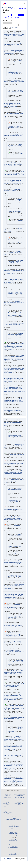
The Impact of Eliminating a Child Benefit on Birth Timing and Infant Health (14, 303)
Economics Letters (8, 475)
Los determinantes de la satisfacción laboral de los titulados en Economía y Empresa (14, 778)
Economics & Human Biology (14, 519)
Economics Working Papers (16, 315)
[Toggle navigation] (17, 4)
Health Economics (14, 456)
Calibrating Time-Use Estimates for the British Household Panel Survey (14, 695)
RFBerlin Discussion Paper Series (14, 183)
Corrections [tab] (16, 17)
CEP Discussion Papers (12, 83)
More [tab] (11, 17)
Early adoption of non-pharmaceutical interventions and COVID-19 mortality (13, 518)
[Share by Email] (10, 7)
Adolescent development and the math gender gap (15, 62)
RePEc (8, 858)
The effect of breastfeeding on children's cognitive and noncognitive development (15, 334)
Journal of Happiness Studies (10, 653)
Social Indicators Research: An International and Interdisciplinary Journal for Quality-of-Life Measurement (13, 698)
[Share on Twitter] (5, 7)
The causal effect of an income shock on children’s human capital (15, 435)
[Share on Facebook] (6, 7)
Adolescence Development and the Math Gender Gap (15, 72)
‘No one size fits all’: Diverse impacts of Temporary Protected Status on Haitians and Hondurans (14, 472)
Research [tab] (21, 15)
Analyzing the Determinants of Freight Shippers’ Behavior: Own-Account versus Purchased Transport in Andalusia (13, 400)
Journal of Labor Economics (13, 127)
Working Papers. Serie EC (9, 282)
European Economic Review (15, 63)
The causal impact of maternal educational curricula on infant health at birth (14, 82)
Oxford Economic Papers (17, 200)
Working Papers (18, 154)
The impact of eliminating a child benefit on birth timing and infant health (14, 314)
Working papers (10, 27)
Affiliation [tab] (15, 15)
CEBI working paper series (17, 211)
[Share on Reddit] (8, 7)
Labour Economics (14, 720)
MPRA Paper (9, 231)
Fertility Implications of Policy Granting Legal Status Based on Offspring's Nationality (14, 173)
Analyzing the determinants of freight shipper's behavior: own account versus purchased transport (14, 410)
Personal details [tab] (7, 15)
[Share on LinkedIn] (9, 7)
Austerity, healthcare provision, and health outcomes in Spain (13, 562)
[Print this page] (12, 7)
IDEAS (4, 858)
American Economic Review (17, 642)
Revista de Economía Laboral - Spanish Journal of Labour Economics (13, 781)
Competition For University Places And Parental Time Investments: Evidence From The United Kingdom (14, 596)
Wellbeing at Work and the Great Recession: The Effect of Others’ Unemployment (15, 292)
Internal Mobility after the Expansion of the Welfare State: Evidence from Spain (14, 182)
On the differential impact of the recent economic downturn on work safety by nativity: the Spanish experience (13, 672)
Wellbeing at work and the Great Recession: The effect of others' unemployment (15, 662)
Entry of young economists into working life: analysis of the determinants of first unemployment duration (13, 746)
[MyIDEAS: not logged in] (24, 8)
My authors (21, 8)
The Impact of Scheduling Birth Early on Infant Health (15, 616)
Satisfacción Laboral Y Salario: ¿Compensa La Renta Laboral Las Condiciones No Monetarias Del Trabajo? (14, 707)
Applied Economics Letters (9, 749)
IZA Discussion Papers (14, 44)
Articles (16, 27)
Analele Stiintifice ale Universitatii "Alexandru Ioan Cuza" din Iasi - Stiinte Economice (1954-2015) (13, 767)
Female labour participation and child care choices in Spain (13, 378)
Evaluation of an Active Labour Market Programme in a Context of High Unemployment (14, 685)
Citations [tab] (5, 17)
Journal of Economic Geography (10, 464)
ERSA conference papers (14, 411)
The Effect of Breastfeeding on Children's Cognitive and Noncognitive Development (14, 324)
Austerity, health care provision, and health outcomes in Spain (13, 230)
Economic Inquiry (11, 597)
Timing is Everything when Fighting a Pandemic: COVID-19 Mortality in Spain (13, 164)
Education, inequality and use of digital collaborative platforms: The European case (14, 586)
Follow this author (14, 8)
